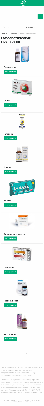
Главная (5, 33)
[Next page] (26, 353)
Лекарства (13, 33)
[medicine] (23, 3)
